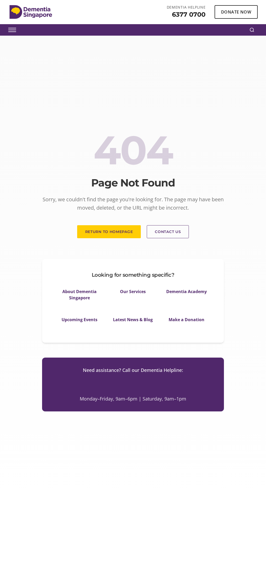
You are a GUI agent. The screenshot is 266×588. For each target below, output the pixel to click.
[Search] (252, 30)
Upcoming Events (79, 319)
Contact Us (168, 231)
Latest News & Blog (133, 319)
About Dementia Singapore (79, 295)
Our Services (133, 291)
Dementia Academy (186, 291)
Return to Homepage (109, 231)
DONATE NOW (236, 12)
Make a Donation (186, 319)
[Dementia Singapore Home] (30, 12)
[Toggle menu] (12, 30)
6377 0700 (188, 14)
